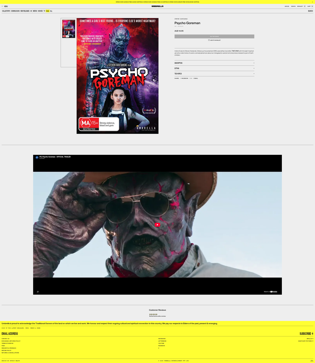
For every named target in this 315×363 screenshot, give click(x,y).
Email (196, 78)
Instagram (161, 338)
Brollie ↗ (310, 338)
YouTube (161, 343)
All (51, 11)
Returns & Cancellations (10, 353)
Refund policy (6, 350)
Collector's (6, 11)
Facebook (185, 78)
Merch (35, 11)
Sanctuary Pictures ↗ (305, 341)
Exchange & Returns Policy (11, 341)
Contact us (5, 338)
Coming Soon (15, 11)
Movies (40, 11)
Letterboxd (162, 341)
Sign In (293, 6)
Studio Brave (15, 361)
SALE (47, 11)
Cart (310, 6)
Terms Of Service (7, 343)
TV (44, 11)
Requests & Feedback (9, 348)
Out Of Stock (214, 36)
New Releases (25, 11)
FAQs (3, 346)
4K (31, 11)
